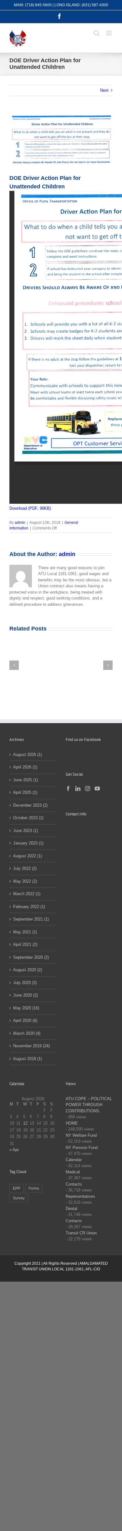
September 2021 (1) (31, 919)
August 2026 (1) (27, 754)
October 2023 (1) (28, 817)
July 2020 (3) (25, 982)
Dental (71, 1208)
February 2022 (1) (29, 906)
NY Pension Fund (82, 1147)
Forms (33, 1188)
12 (25, 1123)
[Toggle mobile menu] (109, 33)
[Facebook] (68, 788)
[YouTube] (97, 788)
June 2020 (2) (25, 995)
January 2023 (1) (28, 843)
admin (20, 522)
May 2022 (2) (25, 881)
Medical (73, 1172)
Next (104, 90)
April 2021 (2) (25, 944)
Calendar (74, 1159)
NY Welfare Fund (81, 1135)
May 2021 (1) (25, 932)
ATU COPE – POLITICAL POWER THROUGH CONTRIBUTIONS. (89, 1104)
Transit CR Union (81, 1233)
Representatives (80, 1196)
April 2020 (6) (25, 1020)
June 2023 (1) (25, 830)
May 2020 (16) (26, 1008)
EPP (16, 1188)
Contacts (74, 1184)
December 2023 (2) (30, 805)
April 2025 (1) (25, 792)
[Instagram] (87, 788)
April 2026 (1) (25, 767)
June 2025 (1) (25, 780)
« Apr (14, 1149)
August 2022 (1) (27, 856)
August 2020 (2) (27, 969)
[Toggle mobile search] (97, 33)
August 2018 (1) (27, 1058)
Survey (19, 1198)
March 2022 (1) (26, 893)
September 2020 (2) (31, 957)
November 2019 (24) (31, 1046)
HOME (72, 1123)
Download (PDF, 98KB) (30, 508)
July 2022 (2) (25, 868)
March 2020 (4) (26, 1033)
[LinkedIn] (77, 788)
